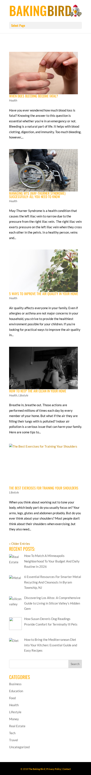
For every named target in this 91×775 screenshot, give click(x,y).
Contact (67, 769)
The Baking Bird (36, 769)
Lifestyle (23, 395)
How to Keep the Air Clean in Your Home (37, 390)
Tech (12, 733)
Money (14, 719)
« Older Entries (19, 543)
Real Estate (17, 726)
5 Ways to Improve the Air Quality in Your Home (43, 293)
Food (12, 698)
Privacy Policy (53, 769)
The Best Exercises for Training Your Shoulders (43, 487)
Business (15, 684)
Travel (13, 740)
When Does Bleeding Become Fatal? (33, 96)
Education (16, 691)
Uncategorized (19, 747)
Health (13, 100)
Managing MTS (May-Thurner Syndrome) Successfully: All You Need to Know (37, 195)
